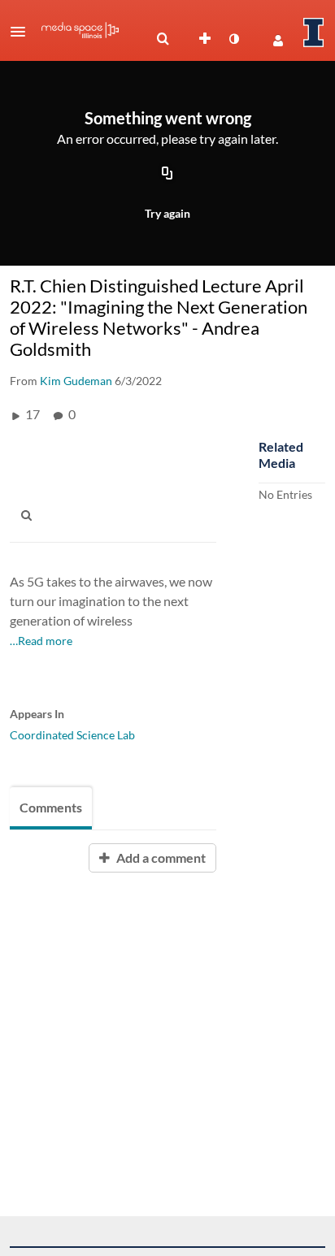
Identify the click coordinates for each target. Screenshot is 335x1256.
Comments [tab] (51, 807)
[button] (23, 31)
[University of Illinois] (314, 32)
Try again (167, 213)
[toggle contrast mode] (233, 39)
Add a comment (160, 857)
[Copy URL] (167, 174)
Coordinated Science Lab (72, 735)
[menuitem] (163, 39)
